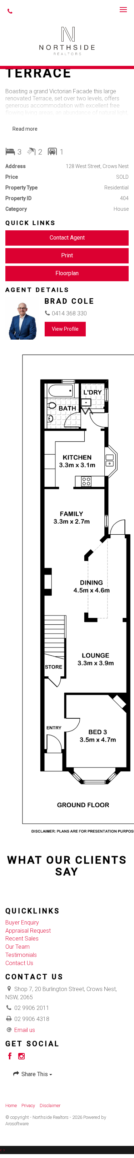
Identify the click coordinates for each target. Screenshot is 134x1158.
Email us (24, 1030)
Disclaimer (50, 1105)
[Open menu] (123, 10)
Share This (34, 1074)
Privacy (28, 1105)
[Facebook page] (11, 1057)
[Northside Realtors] (67, 40)
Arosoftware (17, 1123)
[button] (67, 255)
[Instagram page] (21, 1057)
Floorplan (67, 273)
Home (11, 1105)
